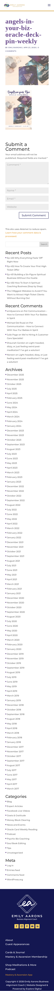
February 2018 (14, 737)
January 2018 (14, 742)
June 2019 (12, 682)
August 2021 (13, 561)
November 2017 (15, 751)
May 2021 (12, 575)
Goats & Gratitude (16, 815)
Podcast (11, 834)
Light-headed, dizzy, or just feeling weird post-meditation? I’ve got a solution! (25, 346)
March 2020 (13, 640)
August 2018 (13, 719)
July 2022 (12, 509)
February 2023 (14, 477)
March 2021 (13, 584)
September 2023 (16, 444)
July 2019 (11, 677)
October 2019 (14, 663)
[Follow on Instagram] (22, 926)
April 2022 (12, 523)
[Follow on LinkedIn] (37, 926)
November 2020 (15, 602)
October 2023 (14, 440)
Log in (10, 865)
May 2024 (12, 407)
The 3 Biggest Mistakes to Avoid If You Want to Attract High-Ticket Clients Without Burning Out (27, 294)
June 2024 (12, 402)
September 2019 (15, 668)
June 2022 (12, 514)
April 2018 (12, 728)
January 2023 (14, 482)
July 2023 (12, 454)
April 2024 (12, 412)
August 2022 (13, 505)
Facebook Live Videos (18, 811)
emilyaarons (15, 47)
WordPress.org (15, 879)
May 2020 (12, 630)
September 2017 (15, 761)
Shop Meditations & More (20, 965)
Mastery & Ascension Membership (26, 956)
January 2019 (14, 700)
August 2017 (13, 765)
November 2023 (15, 435)
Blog (9, 801)
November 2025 (15, 379)
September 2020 (16, 612)
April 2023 (12, 468)
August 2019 (13, 672)
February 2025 (14, 398)
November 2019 (15, 658)
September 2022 (16, 500)
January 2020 (14, 649)
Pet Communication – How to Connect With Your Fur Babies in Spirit (27, 314)
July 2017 (11, 770)
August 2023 (13, 449)
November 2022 (15, 491)
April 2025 (12, 393)
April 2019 (12, 691)
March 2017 (13, 788)
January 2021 (14, 593)
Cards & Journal (15, 952)
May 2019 (12, 686)
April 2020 (12, 635)
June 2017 (12, 775)
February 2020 (15, 644)
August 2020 (14, 616)
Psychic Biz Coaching (18, 838)
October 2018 (14, 709)
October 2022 (14, 496)
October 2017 (14, 756)
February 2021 (14, 589)
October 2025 (14, 384)
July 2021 (11, 565)
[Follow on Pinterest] (27, 926)
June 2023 (12, 458)
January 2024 (14, 426)
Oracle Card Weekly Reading (22, 829)
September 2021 (15, 556)
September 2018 (15, 714)
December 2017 (15, 747)
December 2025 (15, 374)
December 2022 (15, 486)
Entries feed (13, 870)
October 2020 (14, 607)
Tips (9, 848)
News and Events (16, 825)
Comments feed (15, 875)
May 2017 (12, 779)
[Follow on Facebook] (16, 926)
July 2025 (12, 388)
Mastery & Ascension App (18, 975)
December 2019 (15, 654)
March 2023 (13, 472)
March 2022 (13, 528)
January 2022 (14, 537)
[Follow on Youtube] (32, 926)
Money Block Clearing (18, 820)
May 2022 (12, 519)
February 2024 (15, 421)
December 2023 (15, 430)
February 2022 (14, 533)
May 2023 (12, 463)
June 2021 (12, 570)
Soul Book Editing (16, 843)
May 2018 (12, 723)
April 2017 (12, 784)
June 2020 (12, 626)
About (9, 940)
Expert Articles (15, 806)
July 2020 (12, 621)
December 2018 (15, 705)
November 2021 (15, 547)
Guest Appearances (17, 944)
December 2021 (15, 542)
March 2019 (13, 695)
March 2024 (13, 416)
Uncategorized (15, 852)
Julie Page (12, 334)
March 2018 (13, 733)
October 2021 (14, 551)
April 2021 (12, 579)
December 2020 (15, 598)
